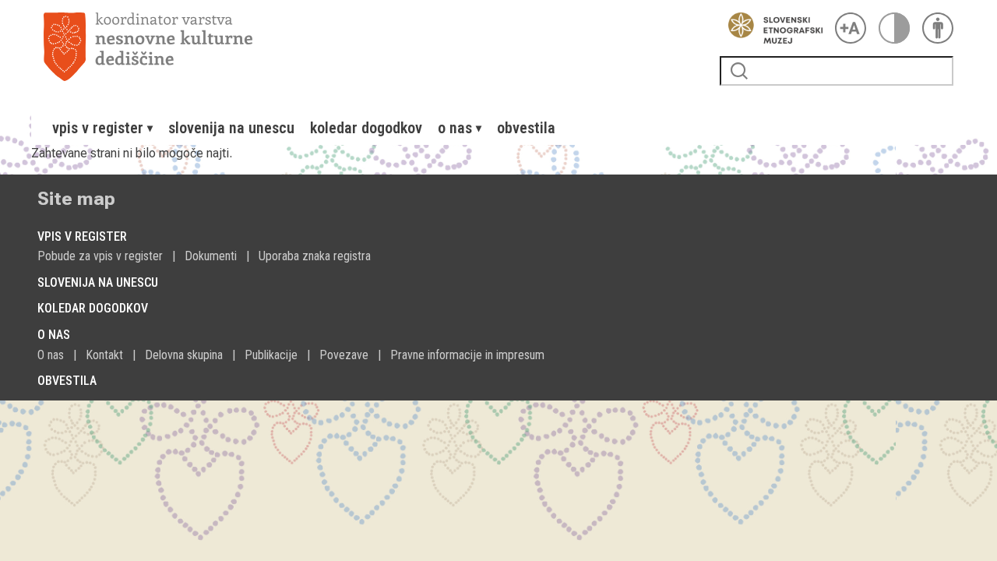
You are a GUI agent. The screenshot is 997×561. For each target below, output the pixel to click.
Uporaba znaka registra (315, 256)
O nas (50, 355)
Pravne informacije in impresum (467, 355)
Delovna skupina (184, 355)
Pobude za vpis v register (100, 256)
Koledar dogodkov (366, 127)
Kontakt (104, 355)
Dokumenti (211, 256)
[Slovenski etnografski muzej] (771, 28)
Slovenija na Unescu (231, 127)
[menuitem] (102, 128)
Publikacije (271, 355)
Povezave (343, 355)
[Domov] (375, 46)
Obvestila (526, 127)
